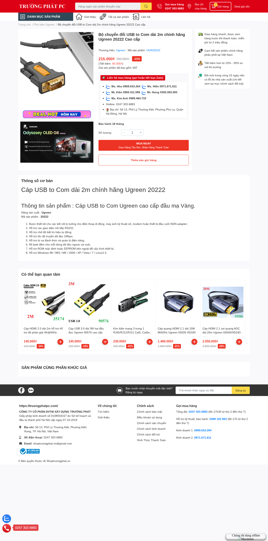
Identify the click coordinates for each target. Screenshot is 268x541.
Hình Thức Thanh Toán (151, 440)
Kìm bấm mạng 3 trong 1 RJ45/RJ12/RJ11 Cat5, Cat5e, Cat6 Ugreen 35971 (131, 332)
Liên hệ (145, 16)
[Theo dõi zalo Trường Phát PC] (31, 389)
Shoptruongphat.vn (58, 461)
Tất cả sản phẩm (118, 16)
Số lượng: (105, 132)
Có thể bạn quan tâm (40, 274)
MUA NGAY (144, 145)
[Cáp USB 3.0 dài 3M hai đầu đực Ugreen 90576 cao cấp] (88, 302)
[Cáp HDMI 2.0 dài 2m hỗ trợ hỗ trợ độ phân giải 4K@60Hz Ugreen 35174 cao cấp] (44, 302)
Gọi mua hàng (174, 4)
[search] (146, 6)
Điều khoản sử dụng (149, 417)
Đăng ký (241, 390)
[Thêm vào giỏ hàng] (60, 342)
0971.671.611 (202, 437)
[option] (56, 68)
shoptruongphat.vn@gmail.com (52, 443)
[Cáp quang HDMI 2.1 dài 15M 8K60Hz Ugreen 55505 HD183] (178, 302)
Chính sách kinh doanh (151, 428)
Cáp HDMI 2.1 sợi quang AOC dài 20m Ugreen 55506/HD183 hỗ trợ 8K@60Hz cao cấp (221, 332)
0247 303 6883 (174, 8)
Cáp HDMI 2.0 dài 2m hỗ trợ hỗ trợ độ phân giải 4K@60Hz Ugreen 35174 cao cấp (43, 332)
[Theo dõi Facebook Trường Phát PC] (21, 389)
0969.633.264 (202, 430)
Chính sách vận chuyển (151, 423)
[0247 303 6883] (6, 528)
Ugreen (121, 50)
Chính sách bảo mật (149, 411)
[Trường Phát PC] (42, 6)
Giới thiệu (90, 16)
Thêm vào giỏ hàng (144, 160)
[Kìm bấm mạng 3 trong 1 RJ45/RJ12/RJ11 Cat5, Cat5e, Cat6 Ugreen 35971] (133, 302)
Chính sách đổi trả (148, 434)
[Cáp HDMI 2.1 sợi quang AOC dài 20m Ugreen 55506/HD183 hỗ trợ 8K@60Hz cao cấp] (222, 302)
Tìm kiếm (103, 411)
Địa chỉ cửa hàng (201, 6)
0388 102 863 (218, 419)
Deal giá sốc (242, 6)
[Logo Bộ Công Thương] (29, 451)
